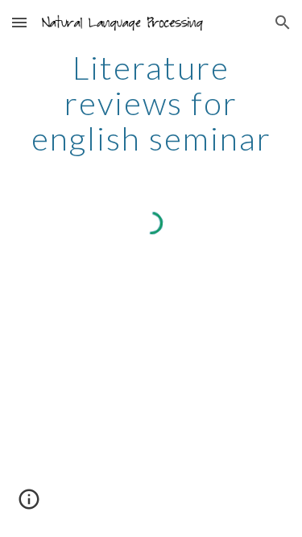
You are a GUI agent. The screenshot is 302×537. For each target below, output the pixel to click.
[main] (151, 103)
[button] (19, 22)
